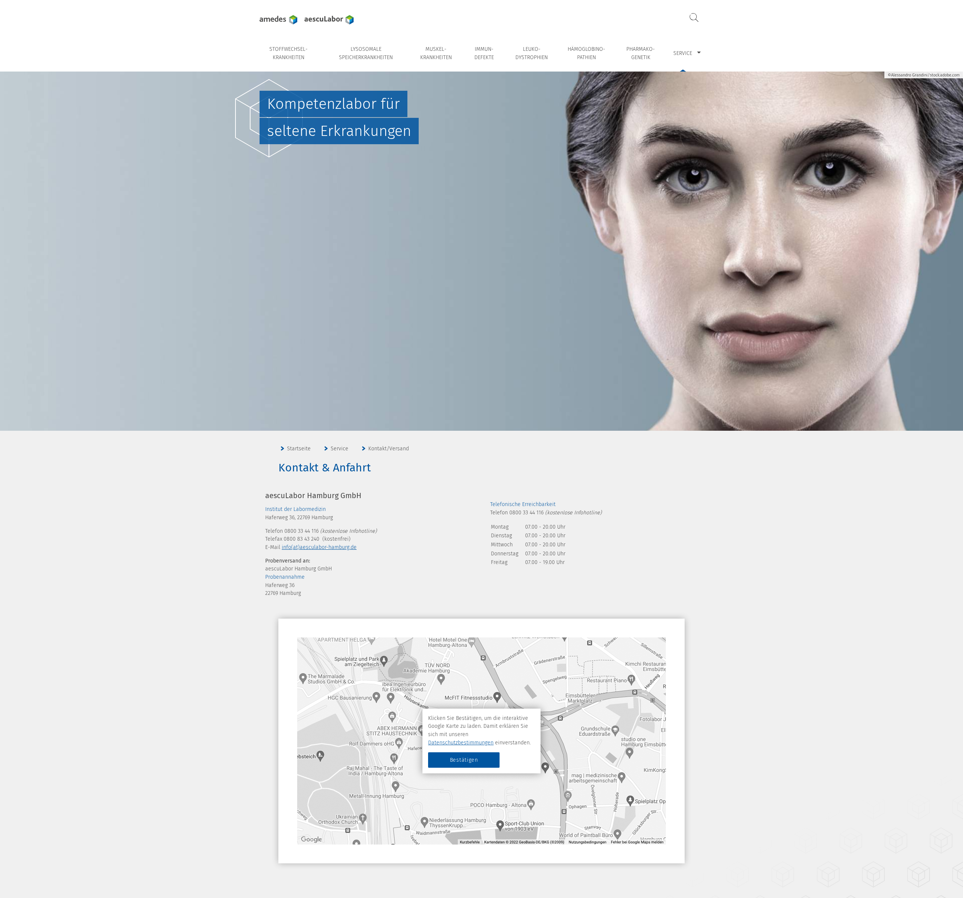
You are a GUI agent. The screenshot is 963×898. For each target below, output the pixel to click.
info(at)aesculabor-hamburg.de (319, 547)
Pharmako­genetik (640, 53)
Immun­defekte (484, 53)
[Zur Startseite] (307, 19)
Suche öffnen (694, 17)
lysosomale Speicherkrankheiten (366, 53)
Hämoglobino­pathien (586, 53)
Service (682, 53)
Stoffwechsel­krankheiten (288, 53)
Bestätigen (464, 760)
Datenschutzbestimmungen (461, 742)
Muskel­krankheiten (436, 53)
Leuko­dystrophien (531, 53)
